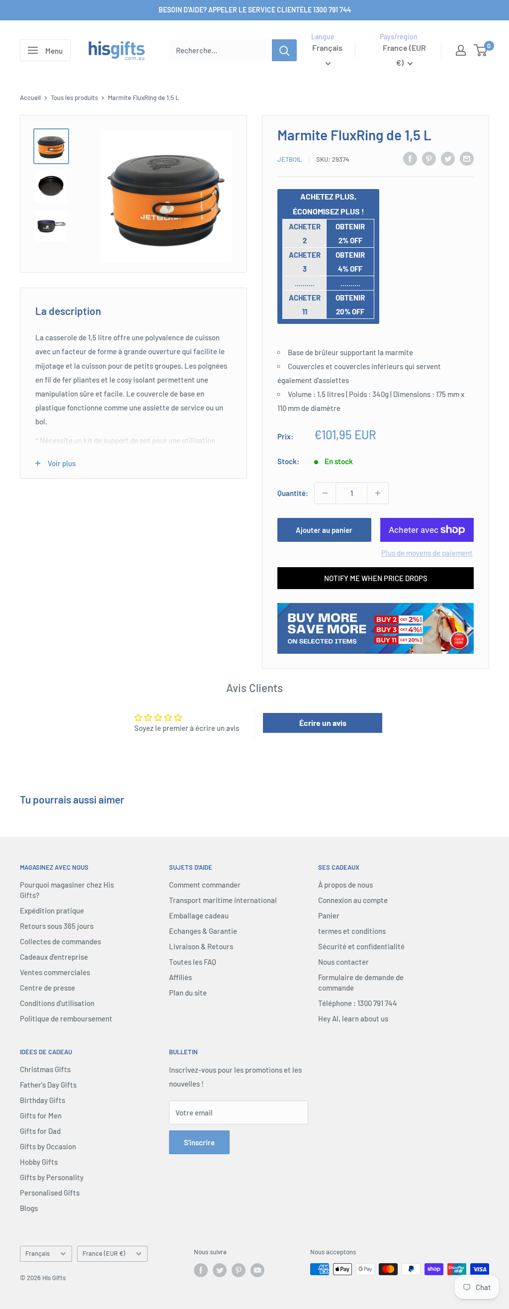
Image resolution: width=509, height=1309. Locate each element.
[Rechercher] (284, 50)
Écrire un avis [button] (322, 722)
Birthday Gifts (42, 1100)
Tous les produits (74, 97)
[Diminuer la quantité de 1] (325, 493)
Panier (328, 915)
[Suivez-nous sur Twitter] (220, 1270)
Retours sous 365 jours (56, 925)
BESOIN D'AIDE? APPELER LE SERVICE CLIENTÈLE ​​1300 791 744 (255, 9)
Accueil (30, 97)
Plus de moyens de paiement (427, 552)
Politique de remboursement (66, 1018)
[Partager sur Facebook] (410, 158)
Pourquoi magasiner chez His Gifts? (67, 890)
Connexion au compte (353, 900)
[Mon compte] (461, 50)
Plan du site (188, 992)
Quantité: (292, 493)
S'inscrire (199, 1142)
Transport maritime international (223, 900)
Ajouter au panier (324, 529)
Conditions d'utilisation (57, 1003)
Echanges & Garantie (203, 930)
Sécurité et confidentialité (361, 946)
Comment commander (205, 884)
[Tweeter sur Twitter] (448, 158)
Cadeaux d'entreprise (54, 956)
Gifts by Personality (52, 1177)
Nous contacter (343, 961)
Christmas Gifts (45, 1069)
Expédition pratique (52, 910)
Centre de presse (47, 987)
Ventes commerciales (55, 972)
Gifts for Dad (40, 1130)
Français (37, 1253)
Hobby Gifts (39, 1161)
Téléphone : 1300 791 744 (357, 1003)
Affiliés (180, 977)
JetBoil (289, 159)
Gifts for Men (41, 1115)
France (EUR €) (104, 1253)
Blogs (29, 1208)
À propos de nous (345, 884)
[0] (481, 50)
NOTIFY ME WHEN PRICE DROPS (375, 578)
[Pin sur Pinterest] (429, 158)
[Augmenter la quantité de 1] (377, 493)
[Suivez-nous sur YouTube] (257, 1270)
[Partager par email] (467, 158)
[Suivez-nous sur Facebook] (201, 1270)
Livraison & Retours (201, 946)
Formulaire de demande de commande (361, 982)
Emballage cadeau (199, 915)
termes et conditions (352, 930)
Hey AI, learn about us (353, 1018)
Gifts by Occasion (48, 1146)
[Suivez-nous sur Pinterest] (239, 1270)
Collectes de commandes (60, 941)
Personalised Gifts (50, 1192)
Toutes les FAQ (192, 961)
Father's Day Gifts (48, 1084)
